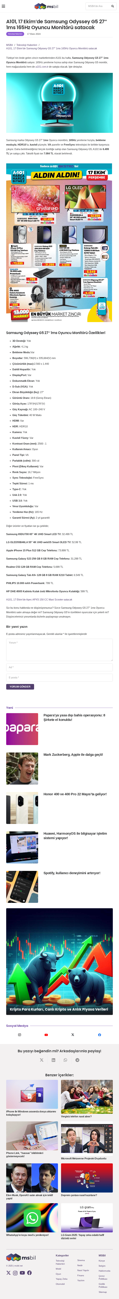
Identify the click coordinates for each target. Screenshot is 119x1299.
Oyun (58, 1274)
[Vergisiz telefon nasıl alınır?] (87, 1097)
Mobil (58, 1269)
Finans (80, 1275)
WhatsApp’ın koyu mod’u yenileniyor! (27, 1235)
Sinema (81, 1260)
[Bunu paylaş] (42, 1060)
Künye (102, 1260)
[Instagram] (19, 1035)
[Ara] (112, 6)
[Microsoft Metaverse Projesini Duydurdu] (87, 1138)
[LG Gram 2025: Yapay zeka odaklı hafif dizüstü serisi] (87, 1217)
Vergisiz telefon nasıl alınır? (76, 1116)
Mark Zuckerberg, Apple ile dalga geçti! (73, 755)
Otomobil (60, 1284)
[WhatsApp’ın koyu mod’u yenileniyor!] (32, 1217)
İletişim (102, 1266)
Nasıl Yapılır (83, 1270)
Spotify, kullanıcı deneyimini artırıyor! (72, 873)
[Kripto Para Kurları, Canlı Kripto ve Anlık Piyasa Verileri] (59, 961)
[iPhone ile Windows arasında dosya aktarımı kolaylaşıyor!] (32, 1094)
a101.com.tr (41, 66)
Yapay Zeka (61, 1279)
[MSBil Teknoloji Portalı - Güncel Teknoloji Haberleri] (46, 6)
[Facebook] (99, 1035)
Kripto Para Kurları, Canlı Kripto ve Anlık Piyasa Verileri (59, 1009)
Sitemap (103, 1292)
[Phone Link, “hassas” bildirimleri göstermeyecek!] (32, 1136)
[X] (73, 1035)
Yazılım (80, 1280)
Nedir (80, 1265)
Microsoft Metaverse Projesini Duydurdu (83, 1158)
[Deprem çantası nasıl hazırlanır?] (87, 1178)
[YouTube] (46, 1035)
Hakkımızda (104, 1271)
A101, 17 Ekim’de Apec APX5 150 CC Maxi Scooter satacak (39, 599)
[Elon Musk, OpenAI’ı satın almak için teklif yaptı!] (32, 1178)
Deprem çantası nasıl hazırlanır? (79, 1195)
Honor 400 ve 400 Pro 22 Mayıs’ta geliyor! (75, 794)
